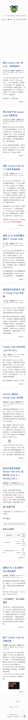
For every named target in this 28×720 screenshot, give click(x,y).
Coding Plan (6, 70)
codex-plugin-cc (8, 208)
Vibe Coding (12, 645)
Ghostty (5, 445)
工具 (7, 173)
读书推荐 (5, 575)
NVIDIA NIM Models (9, 492)
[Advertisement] (14, 43)
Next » (18, 701)
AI (22, 70)
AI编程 (12, 70)
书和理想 (12, 575)
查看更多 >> (22, 102)
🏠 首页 (4, 19)
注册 (8, 511)
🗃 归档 (10, 19)
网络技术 (18, 70)
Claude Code (6, 119)
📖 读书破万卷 (17, 19)
